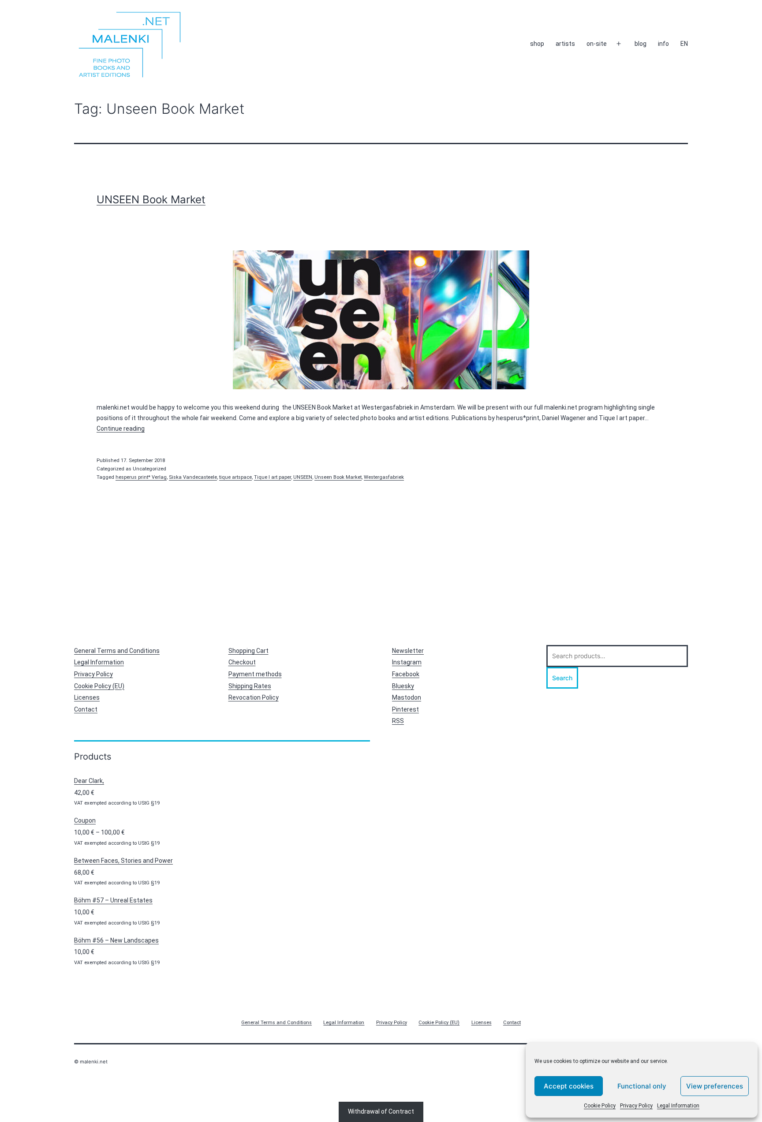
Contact (85, 709)
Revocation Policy (253, 697)
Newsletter (408, 650)
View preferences (714, 1086)
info (663, 43)
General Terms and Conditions (117, 650)
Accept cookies (569, 1086)
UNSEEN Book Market (151, 199)
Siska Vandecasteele (193, 477)
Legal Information (678, 1106)
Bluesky (403, 686)
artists (565, 43)
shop (537, 43)
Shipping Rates (249, 686)
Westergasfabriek (384, 477)
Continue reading (121, 428)
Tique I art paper (272, 477)
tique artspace (235, 477)
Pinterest (405, 709)
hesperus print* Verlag (141, 477)
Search (562, 678)
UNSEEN (302, 477)
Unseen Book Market (338, 477)
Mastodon (406, 697)
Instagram (407, 662)
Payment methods (255, 674)
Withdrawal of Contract (381, 1111)
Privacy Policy (636, 1106)
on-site (596, 43)
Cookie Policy (600, 1106)
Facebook (405, 674)
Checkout (242, 662)
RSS (398, 720)
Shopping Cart (248, 650)
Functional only (641, 1086)
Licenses (87, 697)
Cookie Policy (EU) (99, 686)
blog (640, 43)
